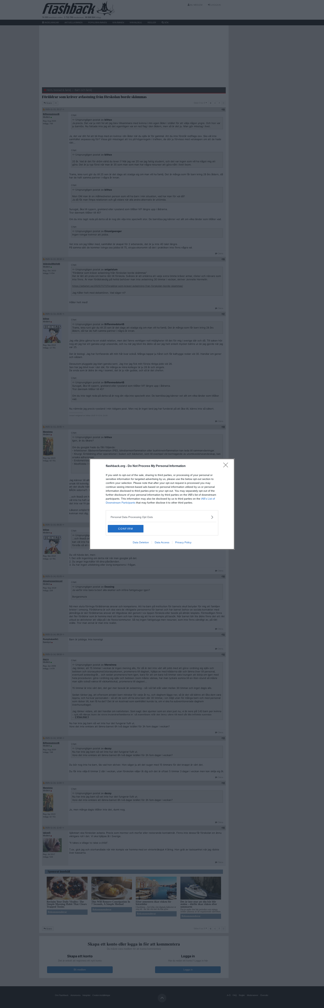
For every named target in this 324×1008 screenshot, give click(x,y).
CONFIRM (125, 528)
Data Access (162, 542)
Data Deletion (141, 542)
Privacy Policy (183, 542)
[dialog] (162, 504)
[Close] (226, 466)
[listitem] (162, 517)
